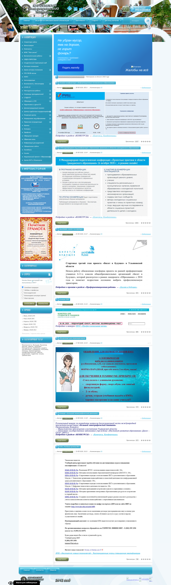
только (41, 354)
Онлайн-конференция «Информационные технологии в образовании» (87, 83)
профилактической (29, 352)
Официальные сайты (31, 146)
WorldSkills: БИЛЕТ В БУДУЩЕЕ (71, 229)
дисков (24, 346)
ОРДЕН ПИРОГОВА (30, 59)
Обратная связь (29, 139)
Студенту (95, 21)
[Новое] (34, 28)
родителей (26, 354)
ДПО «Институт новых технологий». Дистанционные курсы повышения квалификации (98, 553)
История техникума (31, 66)
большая (36, 345)
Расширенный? (136, 27)
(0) (101, 88)
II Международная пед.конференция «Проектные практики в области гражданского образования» (99, 148)
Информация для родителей (34, 143)
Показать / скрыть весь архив (33, 333)
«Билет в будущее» (128, 287)
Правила (53, 570)
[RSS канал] (24, 28)
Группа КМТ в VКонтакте (33, 160)
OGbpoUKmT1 (67, 88)
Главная (69, 8)
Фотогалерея (29, 45)
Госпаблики (28, 150)
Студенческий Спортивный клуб (35, 63)
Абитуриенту (80, 21)
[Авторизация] (126, 9)
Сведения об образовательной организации (52, 21)
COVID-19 (27, 87)
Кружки (26, 125)
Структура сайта (30, 42)
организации (27, 349)
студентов (34, 354)
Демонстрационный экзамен (34, 108)
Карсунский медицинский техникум (71, 77)
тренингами (26, 355)
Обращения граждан (31, 136)
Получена (44, 349)
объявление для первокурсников (72, 338)
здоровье (37, 346)
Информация (146, 88)
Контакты (81, 9)
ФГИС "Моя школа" (30, 52)
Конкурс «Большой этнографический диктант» (78, 414)
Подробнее (62, 142)
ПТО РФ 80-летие (30, 73)
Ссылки (26, 153)
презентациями (34, 351)
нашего (44, 348)
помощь (25, 351)
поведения (36, 349)
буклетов (43, 345)
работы (39, 352)
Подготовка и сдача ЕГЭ (32, 105)
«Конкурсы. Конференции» (104, 136)
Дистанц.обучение (112, 21)
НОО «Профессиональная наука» (91, 326)
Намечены (37, 348)
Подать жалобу (70, 67)
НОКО (26, 77)
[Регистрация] (140, 9)
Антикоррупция (29, 80)
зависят (31, 346)
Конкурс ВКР (64, 299)
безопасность (27, 345)
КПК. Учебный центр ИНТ (69, 447)
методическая (27, 348)
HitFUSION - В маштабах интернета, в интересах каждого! (39, 9)
